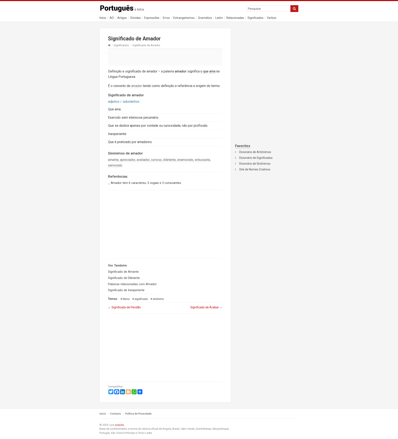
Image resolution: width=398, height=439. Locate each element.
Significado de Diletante (124, 278)
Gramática (205, 17)
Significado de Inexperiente (126, 290)
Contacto (115, 413)
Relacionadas (235, 17)
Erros (166, 17)
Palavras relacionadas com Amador (132, 284)
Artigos (122, 17)
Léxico (126, 299)
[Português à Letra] (124, 7)
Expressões (151, 17)
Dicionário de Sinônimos (255, 163)
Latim (219, 17)
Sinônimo (158, 299)
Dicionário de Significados (256, 157)
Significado (141, 299)
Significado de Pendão (124, 307)
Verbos (271, 17)
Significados (255, 17)
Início (103, 17)
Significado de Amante (123, 272)
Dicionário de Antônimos (255, 152)
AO (112, 17)
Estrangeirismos (184, 17)
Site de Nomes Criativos (254, 169)
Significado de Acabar (206, 307)
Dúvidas (135, 17)
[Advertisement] (165, 57)
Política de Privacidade (138, 413)
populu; (119, 424)
